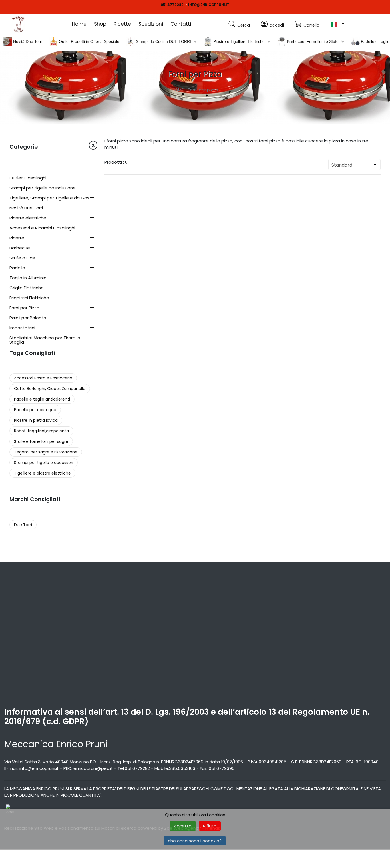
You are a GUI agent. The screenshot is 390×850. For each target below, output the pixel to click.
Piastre (16, 238)
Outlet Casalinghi (27, 178)
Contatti (180, 24)
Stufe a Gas (22, 258)
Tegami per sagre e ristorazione (45, 452)
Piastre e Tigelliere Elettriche (238, 41)
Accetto (183, 826)
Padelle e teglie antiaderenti (42, 399)
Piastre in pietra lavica (36, 420)
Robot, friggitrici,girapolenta (41, 431)
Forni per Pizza (24, 308)
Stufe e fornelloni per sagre (41, 441)
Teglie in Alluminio (28, 278)
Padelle (17, 268)
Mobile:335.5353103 (174, 768)
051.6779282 (172, 4)
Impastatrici (22, 328)
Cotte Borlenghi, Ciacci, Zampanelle (49, 388)
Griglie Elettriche (26, 288)
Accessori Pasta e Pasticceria (43, 378)
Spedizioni (150, 24)
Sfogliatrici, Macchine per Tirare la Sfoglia (44, 340)
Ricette (122, 24)
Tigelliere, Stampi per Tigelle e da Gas (49, 198)
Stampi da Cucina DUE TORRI (163, 41)
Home (79, 24)
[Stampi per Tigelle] (25, 24)
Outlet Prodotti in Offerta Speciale (88, 41)
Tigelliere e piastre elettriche (42, 473)
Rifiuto (209, 826)
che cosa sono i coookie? (195, 841)
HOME (178, 90)
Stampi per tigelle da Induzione (42, 188)
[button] (337, 24)
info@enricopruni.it (39, 768)
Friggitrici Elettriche (29, 298)
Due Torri (23, 525)
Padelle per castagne (35, 410)
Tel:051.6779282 (134, 768)
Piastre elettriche (27, 218)
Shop (100, 24)
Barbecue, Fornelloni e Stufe (312, 41)
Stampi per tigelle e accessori (43, 462)
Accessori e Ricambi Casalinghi (42, 228)
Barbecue (19, 248)
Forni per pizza (203, 90)
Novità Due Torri (27, 41)
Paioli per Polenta (27, 318)
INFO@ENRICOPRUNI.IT (208, 4)
